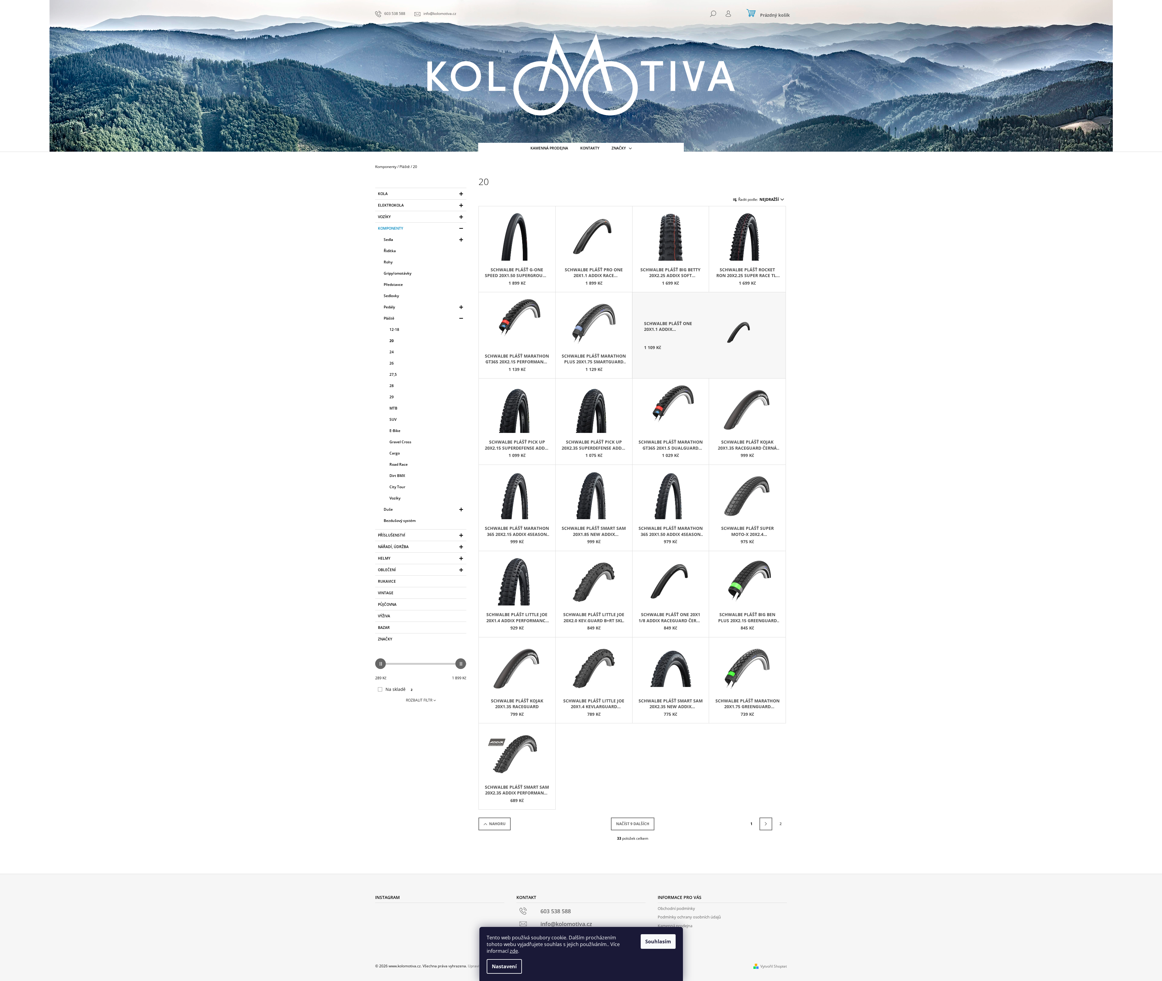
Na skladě (399, 689)
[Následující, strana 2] (765, 824)
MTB (393, 408)
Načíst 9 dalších (632, 823)
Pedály (389, 307)
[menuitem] (549, 148)
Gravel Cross (400, 441)
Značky (385, 639)
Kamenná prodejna (675, 925)
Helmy (384, 558)
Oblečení (387, 569)
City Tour (397, 486)
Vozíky (384, 216)
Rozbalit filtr (419, 700)
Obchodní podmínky (676, 908)
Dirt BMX (397, 475)
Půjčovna (387, 604)
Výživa (384, 616)
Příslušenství (391, 535)
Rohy (388, 262)
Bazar (384, 627)
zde (514, 951)
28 (391, 385)
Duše (388, 509)
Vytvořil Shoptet (773, 966)
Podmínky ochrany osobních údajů (689, 917)
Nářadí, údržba (393, 546)
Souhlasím (658, 941)
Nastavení (504, 966)
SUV (392, 419)
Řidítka (390, 250)
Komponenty (390, 228)
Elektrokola (391, 205)
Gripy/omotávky (397, 273)
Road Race (398, 464)
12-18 (394, 329)
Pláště (389, 318)
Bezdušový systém (400, 520)
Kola (383, 193)
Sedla (388, 239)
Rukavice (387, 581)
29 (391, 397)
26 (391, 363)
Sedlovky (391, 295)
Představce (393, 284)
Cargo (394, 453)
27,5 (393, 374)
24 (391, 352)
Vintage (385, 592)
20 (391, 340)
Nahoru (497, 823)
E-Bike (394, 430)
